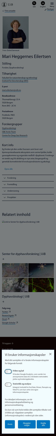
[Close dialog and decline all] (50, 353)
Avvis (10, 424)
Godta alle (43, 424)
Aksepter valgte (27, 424)
